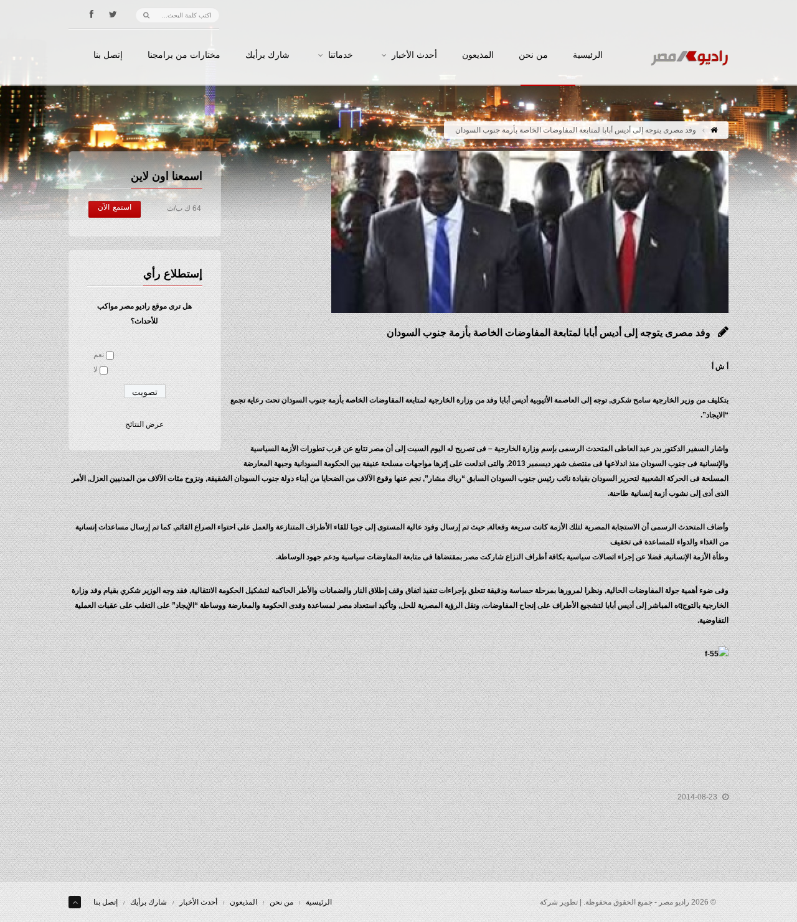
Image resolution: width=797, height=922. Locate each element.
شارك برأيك (267, 55)
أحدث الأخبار (414, 55)
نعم (98, 354)
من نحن (533, 55)
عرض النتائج (144, 424)
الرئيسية (588, 55)
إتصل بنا (108, 55)
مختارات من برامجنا (184, 55)
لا (95, 369)
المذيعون (478, 55)
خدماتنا (340, 55)
